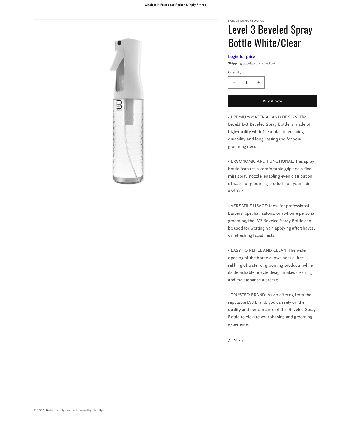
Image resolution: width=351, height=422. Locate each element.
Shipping (235, 63)
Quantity (234, 72)
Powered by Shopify (89, 410)
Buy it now (272, 101)
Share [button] (239, 340)
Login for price (241, 56)
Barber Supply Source (60, 410)
